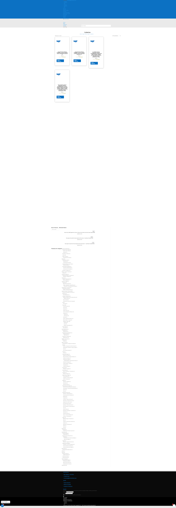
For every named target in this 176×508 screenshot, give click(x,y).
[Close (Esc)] (0, 506)
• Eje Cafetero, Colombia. (68, 474)
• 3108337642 (66, 476)
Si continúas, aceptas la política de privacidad (72, 494)
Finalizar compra (66, 10)
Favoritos (64, 9)
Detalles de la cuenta (66, 13)
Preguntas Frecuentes (67, 499)
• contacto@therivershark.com (69, 478)
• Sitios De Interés (67, 484)
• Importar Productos (67, 486)
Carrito (64, 8)
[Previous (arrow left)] (0, 507)
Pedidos (64, 16)
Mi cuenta (64, 11)
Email (64, 493)
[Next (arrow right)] (1, 507)
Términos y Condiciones (67, 500)
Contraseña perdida (66, 12)
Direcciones (65, 14)
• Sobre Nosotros (66, 482)
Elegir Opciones (59, 61)
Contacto (65, 498)
